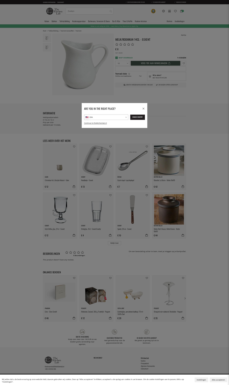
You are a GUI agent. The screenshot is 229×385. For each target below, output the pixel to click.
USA (91, 117)
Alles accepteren (218, 380)
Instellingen (201, 380)
